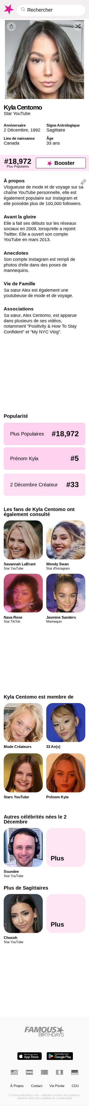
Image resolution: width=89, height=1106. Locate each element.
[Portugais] (44, 1072)
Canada (11, 143)
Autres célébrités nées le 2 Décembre (35, 819)
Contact (36, 1086)
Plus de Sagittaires (26, 888)
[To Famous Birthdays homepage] (8, 9)
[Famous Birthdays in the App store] (29, 1056)
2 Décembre (16, 130)
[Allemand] (74, 1072)
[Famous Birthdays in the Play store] (60, 1056)
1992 (35, 130)
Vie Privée (56, 1086)
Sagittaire (55, 130)
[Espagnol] (29, 1072)
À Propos (17, 1086)
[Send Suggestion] (83, 182)
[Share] (11, 26)
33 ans (53, 143)
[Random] (77, 26)
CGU (75, 1086)
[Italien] (59, 1072)
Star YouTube (17, 113)
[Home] (44, 1031)
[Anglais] (14, 1072)
